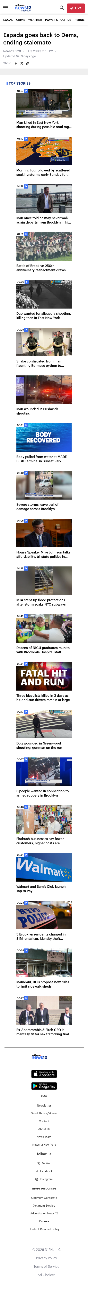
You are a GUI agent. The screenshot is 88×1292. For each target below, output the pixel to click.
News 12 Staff (12, 51)
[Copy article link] (27, 63)
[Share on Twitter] (21, 63)
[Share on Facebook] (16, 63)
